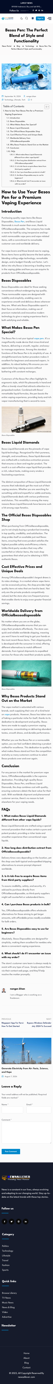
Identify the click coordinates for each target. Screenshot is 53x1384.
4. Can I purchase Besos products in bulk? (30, 172)
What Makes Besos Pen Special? (23, 125)
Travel (5, 1260)
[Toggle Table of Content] (45, 106)
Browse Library (9, 1293)
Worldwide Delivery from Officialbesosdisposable (20, 139)
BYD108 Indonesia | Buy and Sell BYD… (26, 7)
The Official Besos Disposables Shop (25, 131)
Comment (7, 1120)
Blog (26, 1363)
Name (5, 1105)
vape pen (39, 338)
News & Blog (8, 1307)
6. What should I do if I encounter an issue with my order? (30, 182)
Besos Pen (19, 221)
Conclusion (14, 148)
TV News (6, 1298)
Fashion (6, 1265)
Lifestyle (17, 100)
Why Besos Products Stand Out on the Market (29, 145)
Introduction (15, 118)
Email (29, 1105)
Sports (5, 1270)
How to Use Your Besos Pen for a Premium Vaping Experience (24, 113)
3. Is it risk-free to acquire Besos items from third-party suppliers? (30, 168)
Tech (23, 100)
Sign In (40, 18)
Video (5, 1312)
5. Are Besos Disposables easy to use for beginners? (29, 176)
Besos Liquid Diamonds (19, 128)
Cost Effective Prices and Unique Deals (26, 135)
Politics (5, 1246)
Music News (7, 1303)
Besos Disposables (17, 121)
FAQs (13, 151)
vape (7, 714)
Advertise (7, 1317)
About (26, 1358)
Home (26, 1353)
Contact (26, 1368)
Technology (8, 100)
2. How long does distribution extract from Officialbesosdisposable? (30, 162)
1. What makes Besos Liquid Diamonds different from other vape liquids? (28, 156)
